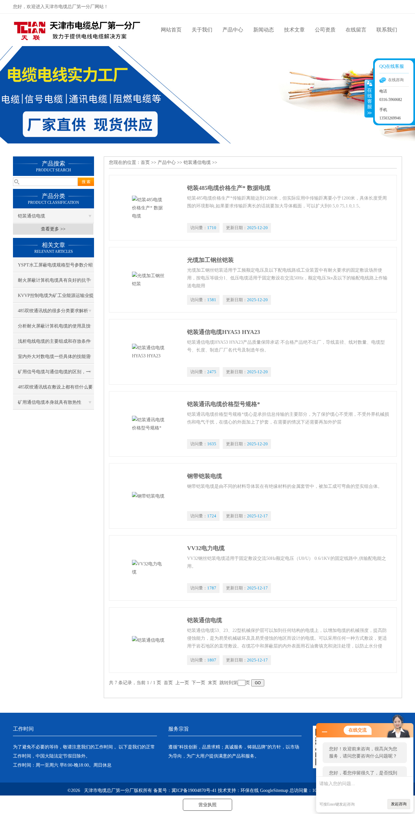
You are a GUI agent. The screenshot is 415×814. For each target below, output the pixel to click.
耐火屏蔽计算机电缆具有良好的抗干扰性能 (54, 283)
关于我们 (202, 29)
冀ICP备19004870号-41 (194, 790)
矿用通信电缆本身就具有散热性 (49, 402)
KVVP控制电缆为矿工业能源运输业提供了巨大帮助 (56, 298)
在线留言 (356, 29)
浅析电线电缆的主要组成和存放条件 (54, 341)
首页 (145, 162)
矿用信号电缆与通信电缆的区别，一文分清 (54, 374)
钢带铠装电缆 (204, 476)
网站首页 (171, 29)
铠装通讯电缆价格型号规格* (223, 404)
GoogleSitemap (274, 790)
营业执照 (207, 804)
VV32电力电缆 (206, 548)
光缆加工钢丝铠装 (210, 260)
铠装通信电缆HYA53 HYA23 (223, 332)
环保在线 (250, 790)
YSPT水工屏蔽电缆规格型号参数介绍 (55, 265)
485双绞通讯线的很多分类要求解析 (53, 310)
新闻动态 (263, 29)
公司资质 (325, 29)
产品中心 (232, 29)
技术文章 (294, 29)
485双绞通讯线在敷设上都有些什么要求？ (55, 389)
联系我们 (386, 29)
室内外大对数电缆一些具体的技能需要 (54, 359)
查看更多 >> (53, 229)
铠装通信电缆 (31, 216)
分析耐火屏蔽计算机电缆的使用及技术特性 (54, 328)
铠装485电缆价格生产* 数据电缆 (228, 188)
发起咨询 (399, 804)
